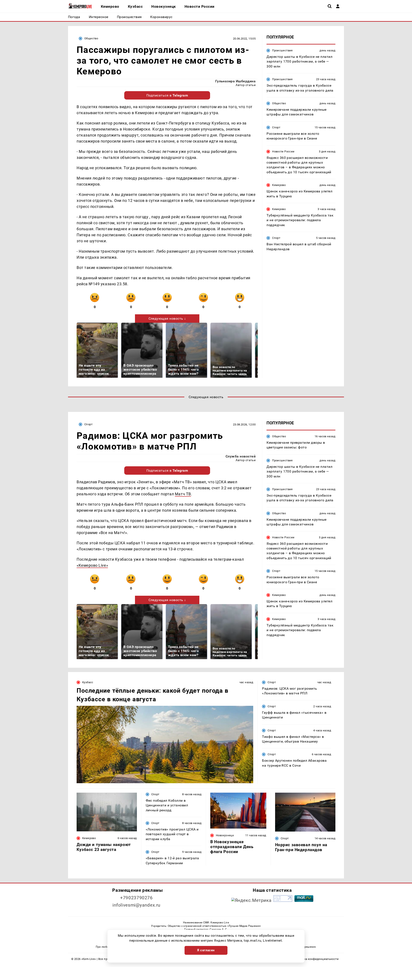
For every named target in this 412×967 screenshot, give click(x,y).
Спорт (276, 127)
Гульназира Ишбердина (235, 81)
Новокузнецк (225, 835)
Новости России (283, 151)
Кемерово (279, 185)
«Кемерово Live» (92, 565)
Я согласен (206, 950)
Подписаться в (167, 95)
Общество (91, 38)
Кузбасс (87, 682)
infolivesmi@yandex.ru (136, 905)
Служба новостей (241, 456)
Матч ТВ (183, 494)
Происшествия (282, 50)
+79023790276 (136, 897)
